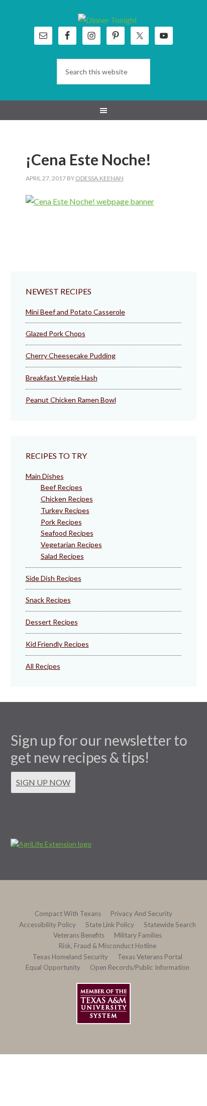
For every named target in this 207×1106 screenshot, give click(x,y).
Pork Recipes (61, 522)
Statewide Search (170, 925)
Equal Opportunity (53, 967)
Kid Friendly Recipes (57, 644)
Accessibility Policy (47, 925)
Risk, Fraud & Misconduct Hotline (107, 946)
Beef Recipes (61, 487)
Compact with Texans (68, 914)
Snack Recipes (48, 599)
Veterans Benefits (79, 935)
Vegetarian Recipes (71, 544)
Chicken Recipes (67, 498)
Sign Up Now (43, 782)
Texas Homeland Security (70, 957)
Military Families (138, 935)
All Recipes (43, 666)
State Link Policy (109, 925)
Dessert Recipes (52, 622)
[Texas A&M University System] (103, 1005)
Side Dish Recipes (53, 578)
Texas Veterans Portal (150, 957)
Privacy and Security (141, 914)
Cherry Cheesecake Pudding (71, 355)
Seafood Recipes (67, 533)
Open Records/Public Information (139, 967)
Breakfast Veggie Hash (61, 377)
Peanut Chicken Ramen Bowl (71, 399)
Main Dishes (45, 476)
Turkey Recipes (65, 510)
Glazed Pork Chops (55, 333)
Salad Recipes (62, 556)
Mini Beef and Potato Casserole (75, 312)
